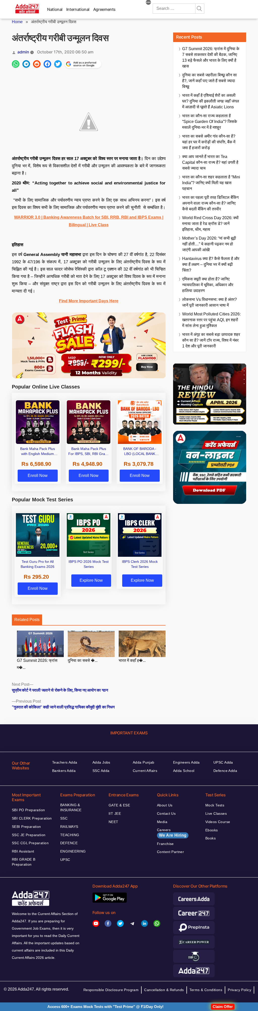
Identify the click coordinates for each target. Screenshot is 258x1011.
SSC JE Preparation (29, 835)
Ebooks (211, 830)
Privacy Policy (239, 990)
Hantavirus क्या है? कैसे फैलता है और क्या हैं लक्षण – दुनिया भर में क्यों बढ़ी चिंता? (210, 264)
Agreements (104, 9)
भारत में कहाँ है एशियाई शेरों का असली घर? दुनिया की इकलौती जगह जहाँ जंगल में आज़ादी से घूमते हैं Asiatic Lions (210, 101)
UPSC (65, 860)
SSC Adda (100, 771)
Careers (171, 832)
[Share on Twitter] (58, 64)
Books (210, 838)
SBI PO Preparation (28, 810)
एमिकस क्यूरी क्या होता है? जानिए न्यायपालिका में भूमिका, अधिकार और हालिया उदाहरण (207, 285)
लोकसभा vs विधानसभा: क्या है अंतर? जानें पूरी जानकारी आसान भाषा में (209, 302)
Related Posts (27, 619)
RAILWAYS (69, 827)
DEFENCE (69, 843)
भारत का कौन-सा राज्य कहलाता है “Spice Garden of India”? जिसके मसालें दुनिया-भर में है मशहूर (209, 121)
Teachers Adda (64, 762)
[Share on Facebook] (47, 64)
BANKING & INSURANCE (71, 807)
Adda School (184, 771)
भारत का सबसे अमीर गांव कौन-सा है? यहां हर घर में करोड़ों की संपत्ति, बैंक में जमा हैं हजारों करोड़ (208, 142)
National (54, 9)
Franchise (165, 844)
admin (23, 51)
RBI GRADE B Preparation (24, 861)
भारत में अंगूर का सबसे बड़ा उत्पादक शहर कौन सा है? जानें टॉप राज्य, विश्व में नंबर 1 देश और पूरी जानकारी (211, 340)
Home (17, 22)
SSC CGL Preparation (30, 843)
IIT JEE (115, 813)
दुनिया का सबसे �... (83, 660)
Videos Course (217, 822)
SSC (64, 818)
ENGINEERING (73, 851)
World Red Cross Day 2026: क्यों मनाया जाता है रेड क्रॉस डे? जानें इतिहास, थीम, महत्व (210, 224)
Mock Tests (214, 805)
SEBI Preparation (26, 827)
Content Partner (170, 852)
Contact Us (166, 813)
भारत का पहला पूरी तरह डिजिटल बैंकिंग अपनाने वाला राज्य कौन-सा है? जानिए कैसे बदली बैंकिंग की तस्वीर (210, 203)
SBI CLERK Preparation (32, 818)
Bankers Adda (64, 771)
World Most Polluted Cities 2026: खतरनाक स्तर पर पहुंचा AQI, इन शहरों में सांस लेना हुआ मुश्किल (211, 320)
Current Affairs (145, 771)
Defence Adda (225, 771)
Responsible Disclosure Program (111, 990)
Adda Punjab (143, 762)
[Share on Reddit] (37, 64)
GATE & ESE (119, 805)
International (77, 9)
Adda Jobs (101, 762)
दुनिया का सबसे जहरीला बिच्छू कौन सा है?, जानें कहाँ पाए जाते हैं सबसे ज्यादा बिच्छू (209, 81)
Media (162, 822)
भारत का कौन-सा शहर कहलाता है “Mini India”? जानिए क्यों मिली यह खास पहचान (211, 183)
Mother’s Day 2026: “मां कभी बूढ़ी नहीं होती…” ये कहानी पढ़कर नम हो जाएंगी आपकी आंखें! (209, 244)
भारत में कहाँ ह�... (132, 660)
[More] (148, 3)
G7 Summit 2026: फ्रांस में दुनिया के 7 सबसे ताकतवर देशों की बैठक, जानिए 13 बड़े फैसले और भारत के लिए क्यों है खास (210, 57)
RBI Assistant (23, 851)
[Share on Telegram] (26, 64)
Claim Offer (223, 1006)
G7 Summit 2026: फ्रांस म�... (37, 664)
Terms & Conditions (205, 990)
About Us (164, 805)
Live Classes (216, 813)
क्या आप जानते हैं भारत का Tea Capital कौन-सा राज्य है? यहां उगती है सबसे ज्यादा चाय (210, 162)
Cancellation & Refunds (164, 990)
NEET (113, 822)
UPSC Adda (223, 762)
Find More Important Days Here (88, 301)
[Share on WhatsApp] (15, 64)
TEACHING (69, 835)
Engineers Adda (186, 762)
